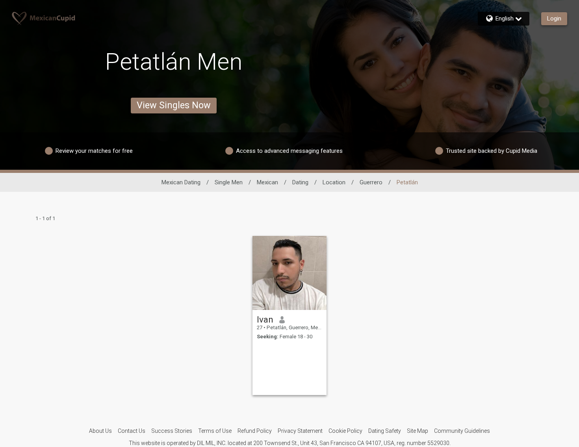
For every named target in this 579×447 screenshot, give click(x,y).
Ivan (265, 319)
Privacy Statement (300, 431)
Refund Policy (255, 431)
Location (334, 182)
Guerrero (371, 182)
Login (554, 18)
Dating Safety (384, 431)
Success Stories (171, 431)
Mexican (267, 182)
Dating (300, 182)
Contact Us (131, 431)
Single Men (229, 182)
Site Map (417, 431)
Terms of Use (215, 431)
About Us (100, 431)
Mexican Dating (180, 182)
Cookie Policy (345, 431)
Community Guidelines (462, 431)
